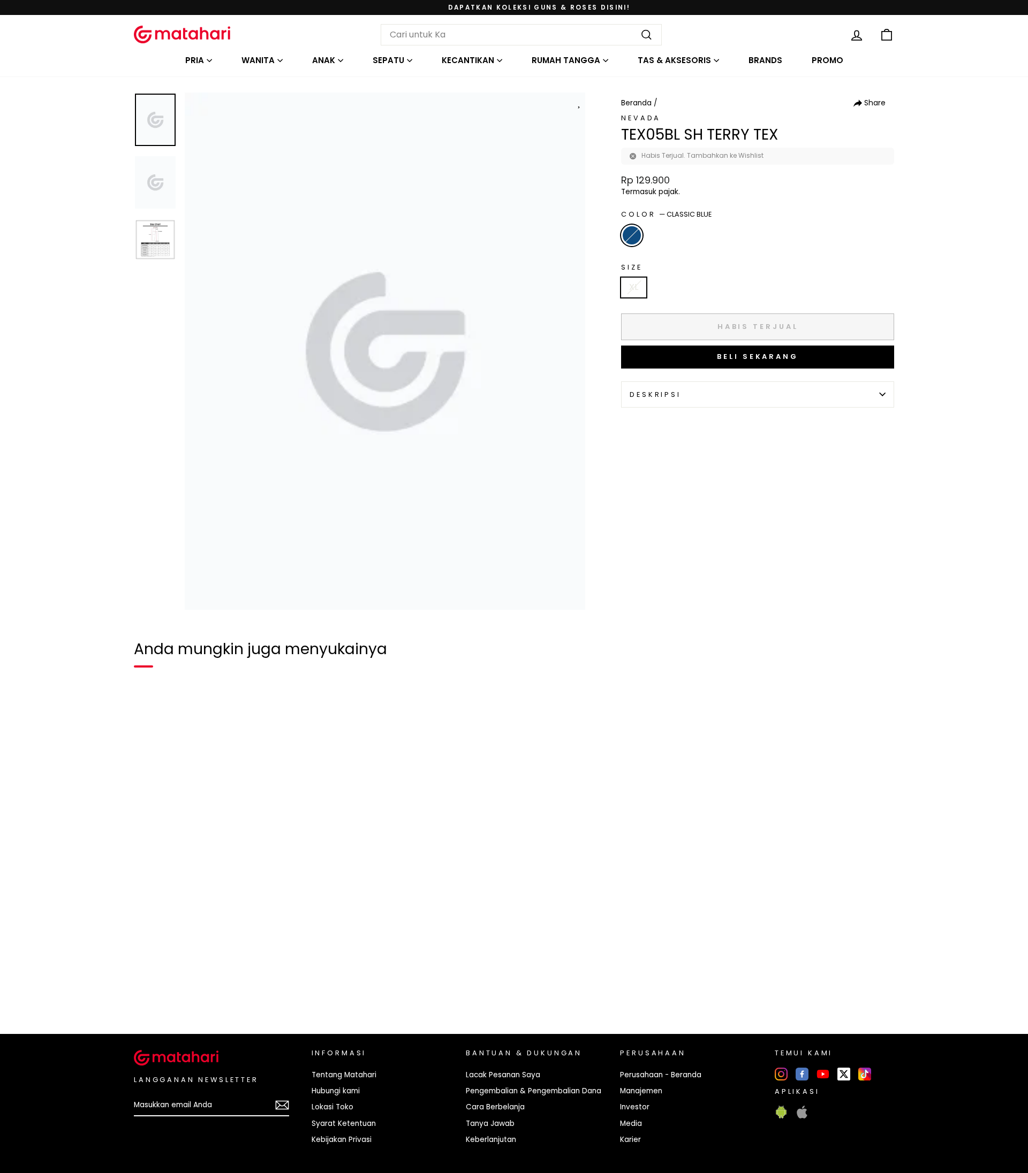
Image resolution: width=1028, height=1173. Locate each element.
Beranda (636, 103)
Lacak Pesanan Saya (503, 1075)
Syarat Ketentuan (344, 1123)
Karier (630, 1139)
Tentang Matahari (344, 1075)
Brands (765, 60)
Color (666, 214)
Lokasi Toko (332, 1107)
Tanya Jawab (490, 1123)
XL (633, 287)
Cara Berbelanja (495, 1107)
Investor (634, 1107)
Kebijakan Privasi (342, 1139)
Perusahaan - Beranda (660, 1075)
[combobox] (521, 34)
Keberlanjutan (491, 1139)
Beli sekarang (757, 356)
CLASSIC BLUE (631, 235)
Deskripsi (655, 394)
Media (631, 1123)
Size (631, 267)
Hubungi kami (336, 1091)
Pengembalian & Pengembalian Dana (533, 1091)
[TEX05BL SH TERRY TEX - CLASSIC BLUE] (148, 989)
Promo (827, 60)
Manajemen (641, 1091)
